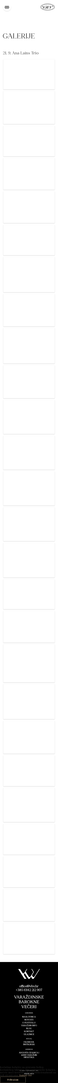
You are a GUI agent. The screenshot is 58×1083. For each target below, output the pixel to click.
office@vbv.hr (29, 986)
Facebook (29, 1042)
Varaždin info (29, 1025)
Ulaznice (29, 1034)
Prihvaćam (12, 1079)
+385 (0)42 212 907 (29, 990)
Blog (29, 1028)
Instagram (29, 1044)
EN (35, 7)
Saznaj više (25, 1075)
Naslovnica (29, 1017)
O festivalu (29, 1023)
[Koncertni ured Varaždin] (47, 6)
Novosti (29, 1020)
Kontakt (29, 1031)
